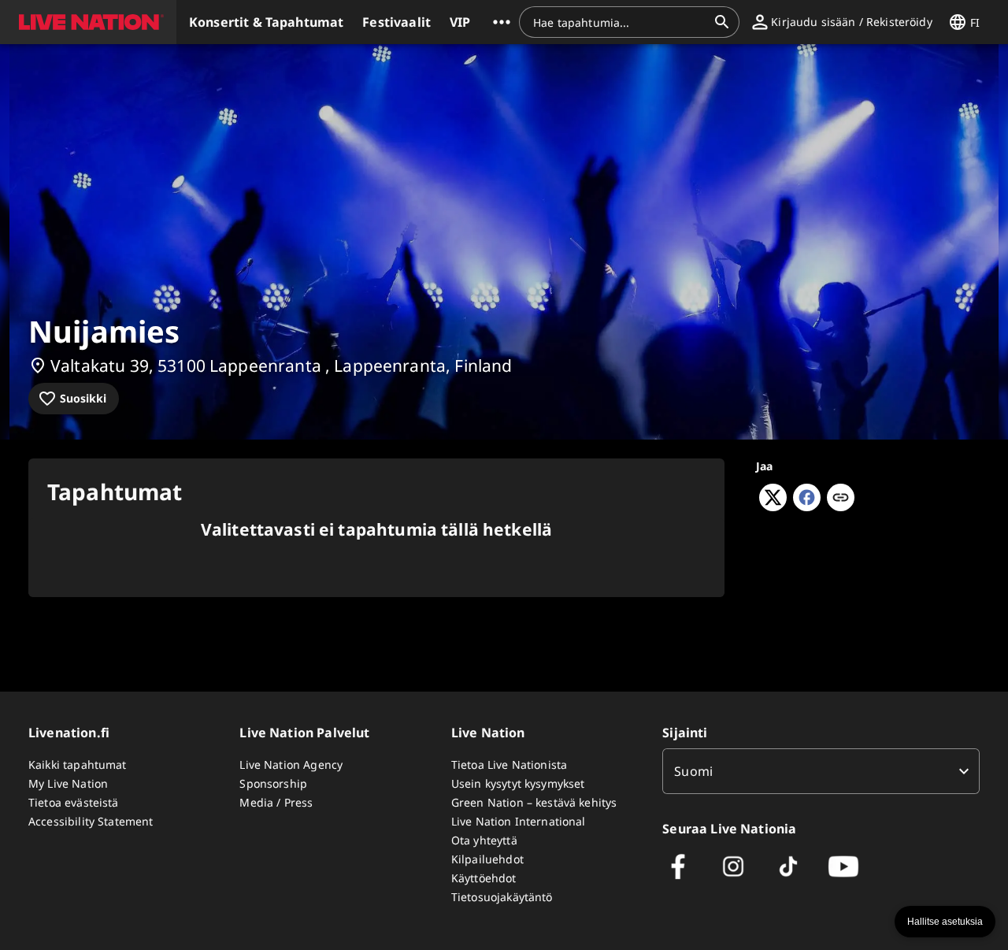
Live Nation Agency (291, 764)
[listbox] (821, 771)
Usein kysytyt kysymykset (518, 783)
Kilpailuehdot (487, 859)
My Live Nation (68, 783)
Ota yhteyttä (484, 840)
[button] (88, 22)
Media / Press (276, 802)
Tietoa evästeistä (73, 802)
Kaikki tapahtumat (77, 764)
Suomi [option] (693, 771)
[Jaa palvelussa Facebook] (807, 506)
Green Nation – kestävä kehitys (534, 802)
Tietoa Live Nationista (509, 764)
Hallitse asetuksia (945, 921)
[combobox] (620, 22)
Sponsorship (273, 783)
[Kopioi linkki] (840, 499)
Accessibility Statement (90, 821)
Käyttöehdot (484, 877)
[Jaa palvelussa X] (773, 506)
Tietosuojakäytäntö (502, 896)
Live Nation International (518, 821)
